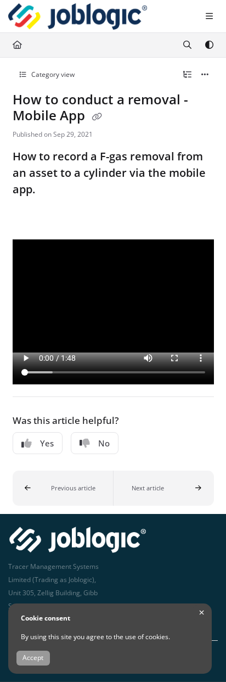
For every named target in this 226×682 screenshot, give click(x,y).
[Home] (77, 16)
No (104, 443)
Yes (47, 443)
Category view (52, 74)
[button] (63, 488)
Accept (32, 657)
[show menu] (209, 16)
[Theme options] (209, 45)
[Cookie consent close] (201, 612)
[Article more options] (205, 74)
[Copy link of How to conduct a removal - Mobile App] (97, 116)
